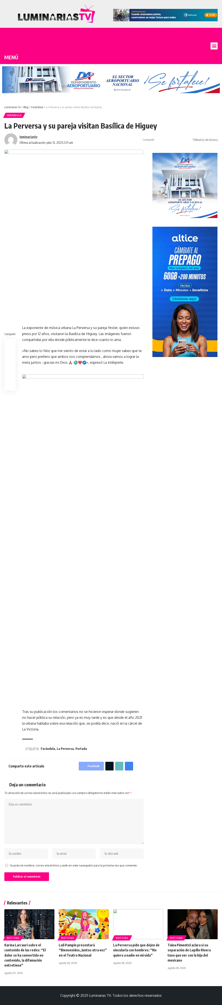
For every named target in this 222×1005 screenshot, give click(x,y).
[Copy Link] (172, 139)
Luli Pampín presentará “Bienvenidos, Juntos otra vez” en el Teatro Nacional (83, 950)
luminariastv (28, 137)
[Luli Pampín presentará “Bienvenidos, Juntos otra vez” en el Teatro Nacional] (84, 924)
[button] (214, 46)
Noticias (13, 938)
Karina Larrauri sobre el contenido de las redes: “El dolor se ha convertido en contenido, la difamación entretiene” (25, 955)
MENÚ (11, 57)
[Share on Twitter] (166, 139)
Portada (81, 748)
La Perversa (65, 748)
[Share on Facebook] (159, 139)
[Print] (179, 139)
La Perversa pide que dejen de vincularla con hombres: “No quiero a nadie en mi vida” (136, 950)
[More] (186, 139)
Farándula (14, 115)
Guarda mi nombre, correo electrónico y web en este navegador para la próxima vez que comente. (73, 865)
